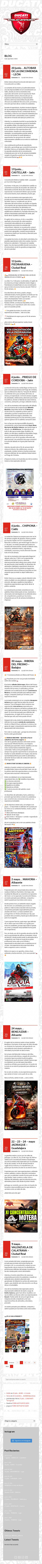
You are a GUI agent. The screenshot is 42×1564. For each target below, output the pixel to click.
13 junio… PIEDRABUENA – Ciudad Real (21, 264)
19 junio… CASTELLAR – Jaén (22, 171)
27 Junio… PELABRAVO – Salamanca (15, 1499)
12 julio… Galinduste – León (13, 1479)
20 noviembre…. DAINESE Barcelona (24, 1396)
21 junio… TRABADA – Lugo (13, 1513)
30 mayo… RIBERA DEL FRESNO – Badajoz (22, 664)
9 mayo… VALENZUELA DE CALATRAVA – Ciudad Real (22, 1248)
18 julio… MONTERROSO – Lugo (14, 1472)
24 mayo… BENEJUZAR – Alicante (20, 1031)
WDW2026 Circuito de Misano (13, 1485)
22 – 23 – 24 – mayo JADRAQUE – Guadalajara (23, 1145)
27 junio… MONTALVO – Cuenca (14, 1506)
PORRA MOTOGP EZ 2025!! (20, 1403)
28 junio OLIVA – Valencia (12, 1492)
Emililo (8, 1393)
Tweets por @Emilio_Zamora (13, 1536)
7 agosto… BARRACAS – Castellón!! (15, 1458)
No (15, 77)
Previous (11, 1362)
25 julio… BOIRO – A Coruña (21, 1393)
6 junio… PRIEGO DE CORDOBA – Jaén (23, 378)
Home (11, 59)
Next (7, 1366)
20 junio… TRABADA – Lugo (13, 1520)
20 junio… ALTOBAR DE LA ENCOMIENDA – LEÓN (24, 71)
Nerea (8, 1396)
